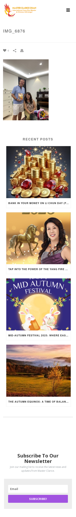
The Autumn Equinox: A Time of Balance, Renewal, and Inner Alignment (39, 401)
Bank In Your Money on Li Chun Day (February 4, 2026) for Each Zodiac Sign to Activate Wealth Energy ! (39, 203)
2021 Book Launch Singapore (35, 39)
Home (9, 39)
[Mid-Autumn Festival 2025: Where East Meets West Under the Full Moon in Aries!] (38, 304)
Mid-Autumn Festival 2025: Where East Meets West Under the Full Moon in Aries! (39, 335)
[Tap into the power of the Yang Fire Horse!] (38, 238)
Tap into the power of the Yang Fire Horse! (39, 269)
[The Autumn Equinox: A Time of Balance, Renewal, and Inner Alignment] (38, 371)
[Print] (24, 50)
